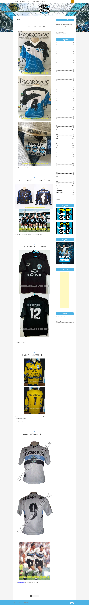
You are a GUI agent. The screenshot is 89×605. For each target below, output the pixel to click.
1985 (57, 89)
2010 (57, 145)
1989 (57, 98)
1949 (57, 44)
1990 (57, 100)
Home (16, 1)
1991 (56, 103)
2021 (57, 170)
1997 (57, 116)
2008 (57, 141)
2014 (57, 154)
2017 (57, 161)
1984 (57, 87)
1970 (57, 56)
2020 (57, 168)
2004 (57, 132)
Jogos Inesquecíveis (59, 192)
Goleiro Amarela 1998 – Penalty (34, 355)
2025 (57, 179)
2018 (57, 163)
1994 (57, 109)
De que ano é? (58, 188)
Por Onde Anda (59, 197)
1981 (56, 80)
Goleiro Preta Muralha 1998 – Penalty (34, 180)
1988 (57, 96)
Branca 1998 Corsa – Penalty (34, 434)
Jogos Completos (59, 190)
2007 (57, 138)
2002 (57, 127)
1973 (56, 62)
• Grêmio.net (58, 321)
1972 (57, 60)
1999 (57, 120)
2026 (57, 181)
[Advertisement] (64, 290)
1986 (57, 91)
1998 (34, 24)
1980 (57, 78)
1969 (57, 53)
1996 (57, 114)
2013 (56, 152)
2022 (57, 172)
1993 (56, 107)
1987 (57, 94)
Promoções (58, 199)
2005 (57, 134)
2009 (57, 143)
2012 (57, 150)
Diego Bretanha (21, 582)
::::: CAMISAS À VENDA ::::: (24, 1)
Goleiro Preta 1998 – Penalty (34, 247)
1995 (57, 112)
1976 (57, 69)
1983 (56, 85)
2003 (57, 129)
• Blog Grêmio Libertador (61, 317)
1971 (56, 58)
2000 (57, 123)
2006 (57, 136)
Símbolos (43, 1)
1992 (57, 105)
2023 (57, 174)
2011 (56, 147)
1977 (57, 71)
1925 (57, 42)
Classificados (58, 185)
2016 (57, 159)
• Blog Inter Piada (59, 319)
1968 (57, 51)
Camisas (57, 183)
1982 (57, 82)
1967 (57, 49)
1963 (56, 47)
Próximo (36, 596)
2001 (57, 125)
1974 (56, 65)
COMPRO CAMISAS (35, 1)
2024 (57, 176)
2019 (57, 165)
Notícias (57, 194)
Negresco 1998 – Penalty (34, 27)
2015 (57, 156)
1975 (57, 67)
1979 (57, 76)
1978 (56, 73)
